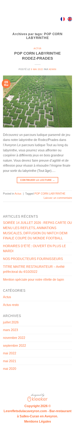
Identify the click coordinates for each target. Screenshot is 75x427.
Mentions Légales (37, 421)
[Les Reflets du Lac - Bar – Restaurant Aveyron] (38, 19)
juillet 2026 (11, 322)
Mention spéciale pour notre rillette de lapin (33, 279)
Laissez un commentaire (58, 197)
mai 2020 (9, 368)
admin (52, 69)
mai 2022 (9, 353)
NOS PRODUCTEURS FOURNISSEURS (33, 259)
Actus (37, 48)
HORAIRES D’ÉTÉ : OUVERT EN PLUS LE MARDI (34, 248)
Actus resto (11, 305)
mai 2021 (9, 361)
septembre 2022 (14, 345)
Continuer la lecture (37, 180)
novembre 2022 (14, 337)
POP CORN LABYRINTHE (49, 193)
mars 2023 (10, 330)
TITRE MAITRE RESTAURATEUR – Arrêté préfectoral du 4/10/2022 (34, 269)
